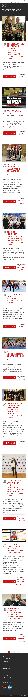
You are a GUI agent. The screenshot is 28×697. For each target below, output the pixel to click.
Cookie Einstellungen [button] (7, 677)
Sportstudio (22, 77)
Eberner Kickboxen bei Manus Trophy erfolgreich (14, 168)
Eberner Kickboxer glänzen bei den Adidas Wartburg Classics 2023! (15, 236)
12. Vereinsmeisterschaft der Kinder (15, 354)
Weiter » (18, 651)
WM (23, 584)
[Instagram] (24, 0)
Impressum (5, 674)
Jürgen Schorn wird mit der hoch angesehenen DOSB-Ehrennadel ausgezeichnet (15, 486)
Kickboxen (21, 200)
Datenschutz (5, 675)
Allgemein (10, 58)
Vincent (19, 56)
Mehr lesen (10, 76)
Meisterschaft (20, 267)
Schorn (22, 76)
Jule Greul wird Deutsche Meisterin (15, 297)
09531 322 (5, 0)
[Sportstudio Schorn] (4, 5)
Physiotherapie (18, 618)
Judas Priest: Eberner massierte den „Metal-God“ (14, 611)
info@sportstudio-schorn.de (16, 0)
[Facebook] (2, 671)
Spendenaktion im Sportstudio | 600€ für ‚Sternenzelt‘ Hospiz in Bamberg (15, 49)
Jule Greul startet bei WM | (14, 546)
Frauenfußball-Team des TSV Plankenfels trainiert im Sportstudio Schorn (15, 408)
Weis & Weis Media (22, 695)
